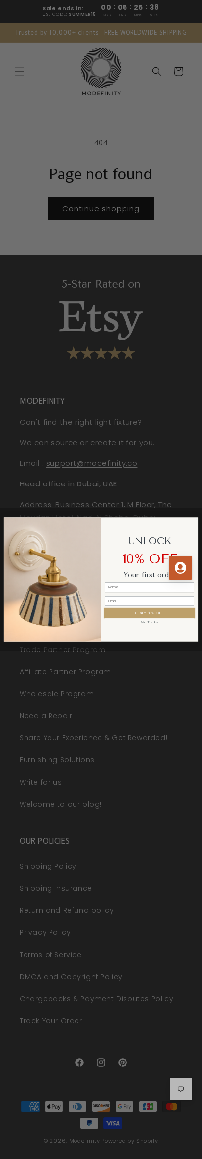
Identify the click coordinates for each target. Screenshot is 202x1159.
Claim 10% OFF (149, 613)
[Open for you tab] (180, 568)
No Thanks (149, 622)
